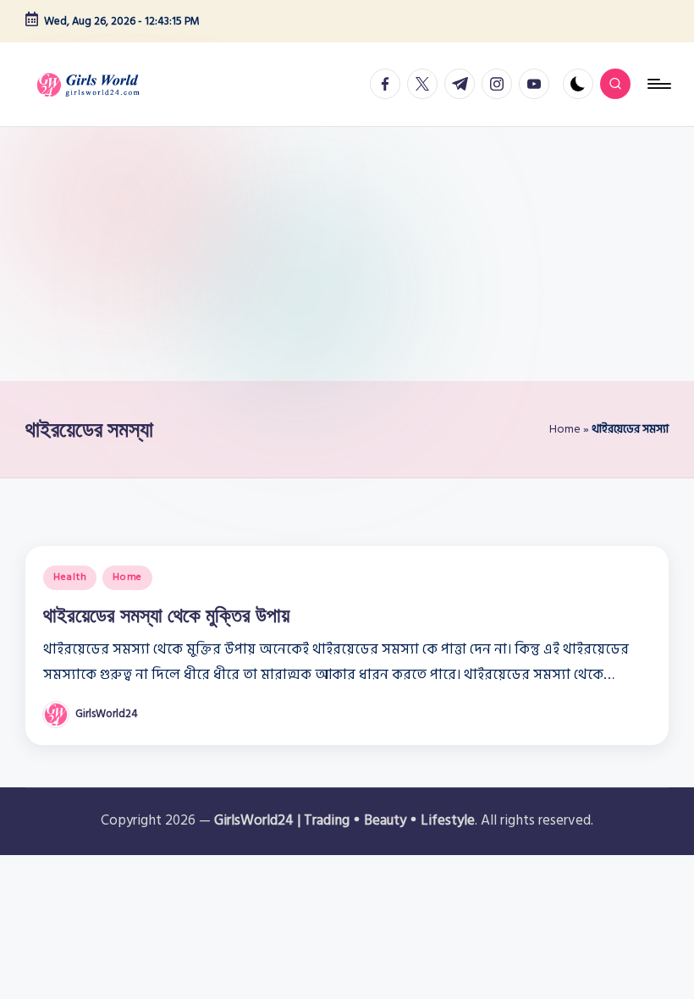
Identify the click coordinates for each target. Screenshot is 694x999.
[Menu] (658, 84)
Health (69, 577)
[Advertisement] (347, 254)
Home (565, 429)
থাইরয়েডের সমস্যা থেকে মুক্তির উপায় (166, 614)
